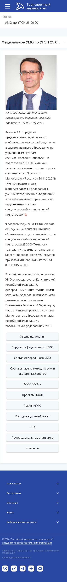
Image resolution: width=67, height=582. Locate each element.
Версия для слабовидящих (16, 557)
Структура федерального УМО (32, 347)
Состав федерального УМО (32, 358)
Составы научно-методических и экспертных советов (32, 371)
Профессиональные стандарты (32, 437)
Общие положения (32, 336)
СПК (32, 427)
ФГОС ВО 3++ (32, 384)
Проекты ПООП (32, 395)
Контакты (32, 448)
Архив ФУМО (32, 405)
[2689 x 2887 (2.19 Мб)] (31, 82)
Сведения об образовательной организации (27, 542)
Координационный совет (32, 416)
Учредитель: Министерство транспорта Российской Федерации (30, 552)
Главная (7, 16)
